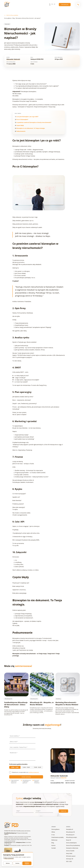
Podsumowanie (20, 131)
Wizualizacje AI (70, 834)
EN (52, 4)
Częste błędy (20, 125)
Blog (14, 18)
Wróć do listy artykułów (12, 15)
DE (54, 4)
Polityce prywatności (9, 858)
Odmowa (8, 863)
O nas (53, 834)
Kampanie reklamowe (72, 848)
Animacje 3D (69, 859)
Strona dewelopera (71, 842)
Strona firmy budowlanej (73, 845)
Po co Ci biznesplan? (22, 119)
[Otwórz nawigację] (78, 4)
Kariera (53, 845)
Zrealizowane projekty (57, 837)
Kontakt (53, 848)
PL (49, 4)
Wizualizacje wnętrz (71, 837)
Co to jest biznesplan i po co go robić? (27, 116)
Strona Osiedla (70, 851)
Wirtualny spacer (70, 856)
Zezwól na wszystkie (27, 863)
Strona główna (7, 18)
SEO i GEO (69, 861)
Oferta (53, 832)
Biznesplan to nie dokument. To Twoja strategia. (30, 128)
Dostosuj (17, 863)
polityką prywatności (34, 772)
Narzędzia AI (69, 829)
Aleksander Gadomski (13, 59)
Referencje (54, 840)
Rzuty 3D (68, 840)
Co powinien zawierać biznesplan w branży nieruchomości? (33, 122)
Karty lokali (69, 853)
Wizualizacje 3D (70, 832)
